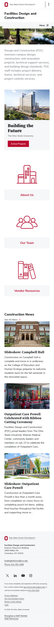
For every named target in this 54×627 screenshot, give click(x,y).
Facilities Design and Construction (20, 15)
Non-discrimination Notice (14, 599)
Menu (42, 25)
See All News (11, 319)
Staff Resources (11, 618)
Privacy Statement (11, 595)
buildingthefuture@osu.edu (16, 560)
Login (6, 605)
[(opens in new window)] (23, 538)
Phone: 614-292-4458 (14, 564)
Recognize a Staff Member (15, 615)
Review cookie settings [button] (12, 602)
